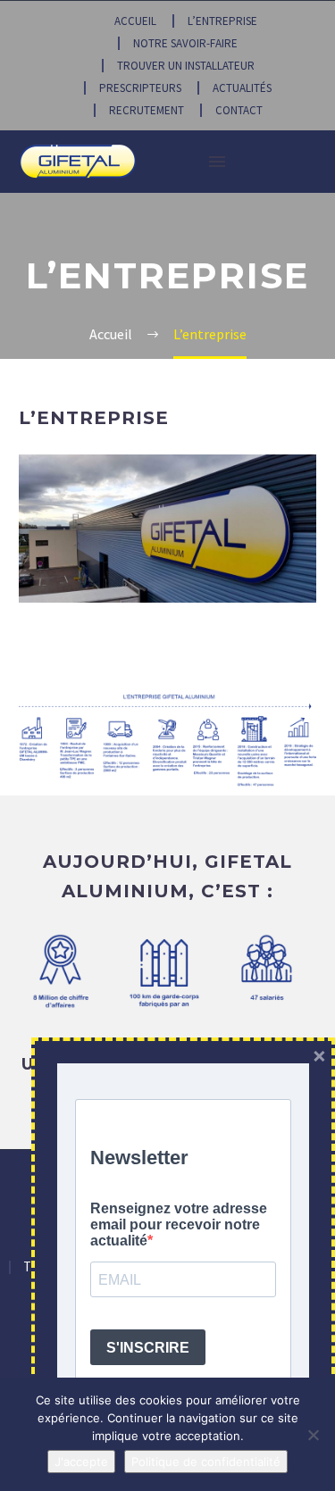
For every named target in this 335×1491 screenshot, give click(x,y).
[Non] (313, 1435)
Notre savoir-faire (185, 43)
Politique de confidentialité (206, 1461)
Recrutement (146, 110)
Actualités (242, 88)
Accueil (135, 21)
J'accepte (81, 1461)
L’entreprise (222, 21)
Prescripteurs (140, 88)
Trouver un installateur (186, 65)
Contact (239, 110)
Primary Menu (217, 161)
